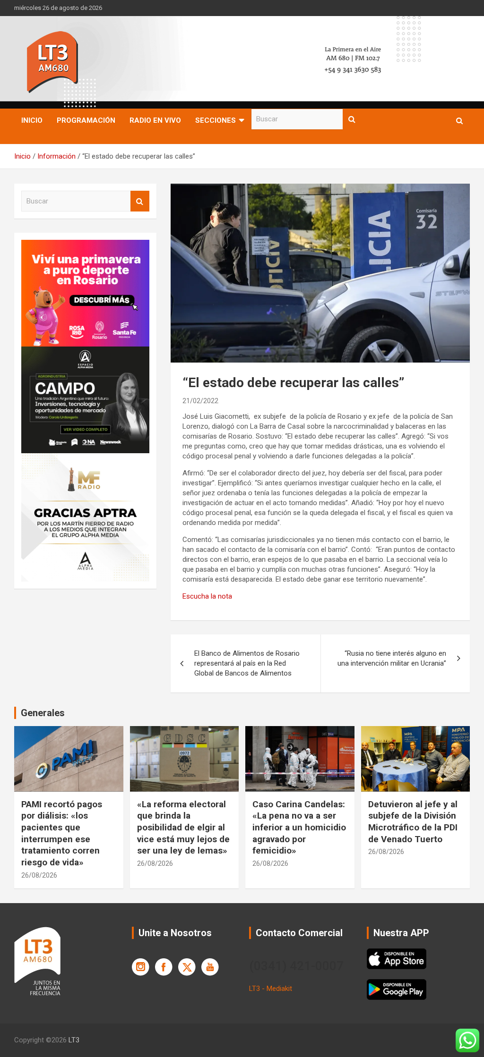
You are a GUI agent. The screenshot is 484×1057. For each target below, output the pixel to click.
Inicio (32, 120)
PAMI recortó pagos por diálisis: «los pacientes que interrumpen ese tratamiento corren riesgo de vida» (61, 833)
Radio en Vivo (155, 120)
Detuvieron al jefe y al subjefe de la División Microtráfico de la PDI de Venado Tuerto (413, 822)
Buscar (352, 119)
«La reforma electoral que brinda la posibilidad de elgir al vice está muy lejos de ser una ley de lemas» (183, 827)
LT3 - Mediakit (270, 988)
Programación (86, 120)
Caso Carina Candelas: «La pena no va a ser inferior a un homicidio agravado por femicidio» (299, 827)
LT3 (74, 1040)
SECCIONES (215, 120)
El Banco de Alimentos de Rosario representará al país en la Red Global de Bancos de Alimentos (247, 663)
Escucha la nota (207, 596)
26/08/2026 (39, 875)
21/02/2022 (200, 401)
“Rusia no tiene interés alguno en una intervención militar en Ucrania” (391, 658)
